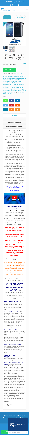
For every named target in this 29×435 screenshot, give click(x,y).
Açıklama (14, 115)
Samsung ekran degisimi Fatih (10, 78)
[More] (17, 109)
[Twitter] (14, 5)
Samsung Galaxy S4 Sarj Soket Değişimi (12, 90)
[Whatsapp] (5, 99)
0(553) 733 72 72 (10, 1)
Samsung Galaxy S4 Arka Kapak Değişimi (12, 81)
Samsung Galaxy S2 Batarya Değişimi (13, 79)
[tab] (14, 115)
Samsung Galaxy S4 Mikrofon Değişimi (16, 89)
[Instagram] (19, 5)
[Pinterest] (11, 104)
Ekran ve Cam (18, 73)
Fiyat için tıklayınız (10, 69)
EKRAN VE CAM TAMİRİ (8, 10)
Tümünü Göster (22, 17)
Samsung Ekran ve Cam (8, 75)
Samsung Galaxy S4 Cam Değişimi (10, 82)
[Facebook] (12, 5)
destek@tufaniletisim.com (15, 3)
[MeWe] (5, 109)
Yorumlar (14, 119)
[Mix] (11, 109)
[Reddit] (17, 104)
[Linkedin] (17, 99)
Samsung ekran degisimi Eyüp (18, 76)
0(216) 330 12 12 (20, 1)
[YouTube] (16, 5)
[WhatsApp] (10, 5)
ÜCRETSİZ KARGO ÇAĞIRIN (14, 122)
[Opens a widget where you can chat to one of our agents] (17, 425)
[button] (23, 24)
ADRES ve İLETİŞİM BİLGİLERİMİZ (14, 126)
